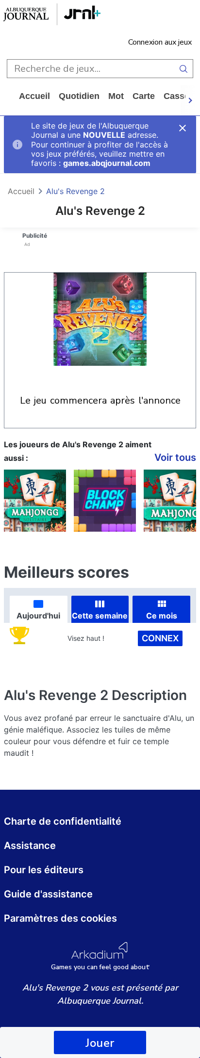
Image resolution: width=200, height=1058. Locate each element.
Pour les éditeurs (43, 870)
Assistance (30, 845)
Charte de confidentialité (62, 821)
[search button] (183, 68)
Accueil (34, 96)
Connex (160, 638)
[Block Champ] (105, 501)
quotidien (79, 96)
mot (116, 96)
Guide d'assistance (48, 894)
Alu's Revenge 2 (75, 191)
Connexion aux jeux (160, 42)
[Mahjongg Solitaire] (35, 501)
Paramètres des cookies (60, 918)
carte (144, 96)
